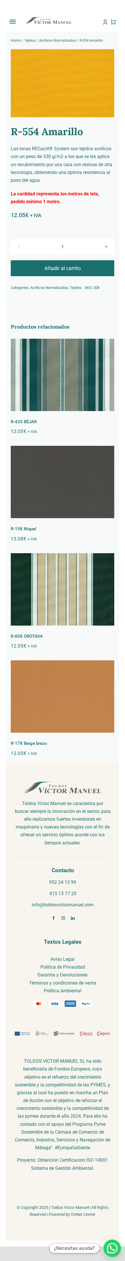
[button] (112, 1248)
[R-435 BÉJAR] (62, 375)
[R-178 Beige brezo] (62, 696)
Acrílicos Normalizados (49, 287)
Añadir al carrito (62, 268)
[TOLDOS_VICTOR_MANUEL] (48, 18)
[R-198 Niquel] (62, 482)
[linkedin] (73, 918)
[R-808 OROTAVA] (62, 589)
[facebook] (54, 918)
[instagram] (63, 918)
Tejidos (76, 287)
